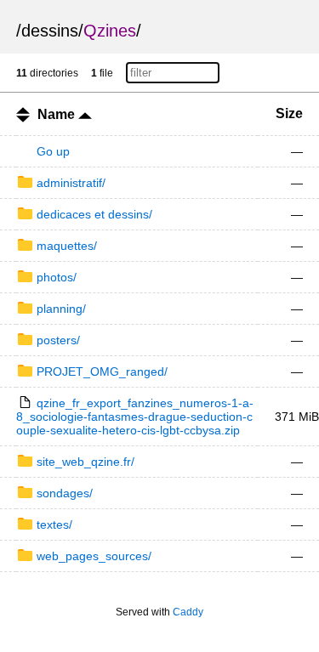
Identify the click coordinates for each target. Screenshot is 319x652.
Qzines (109, 30)
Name (57, 114)
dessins (49, 30)
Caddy (188, 612)
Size (289, 113)
